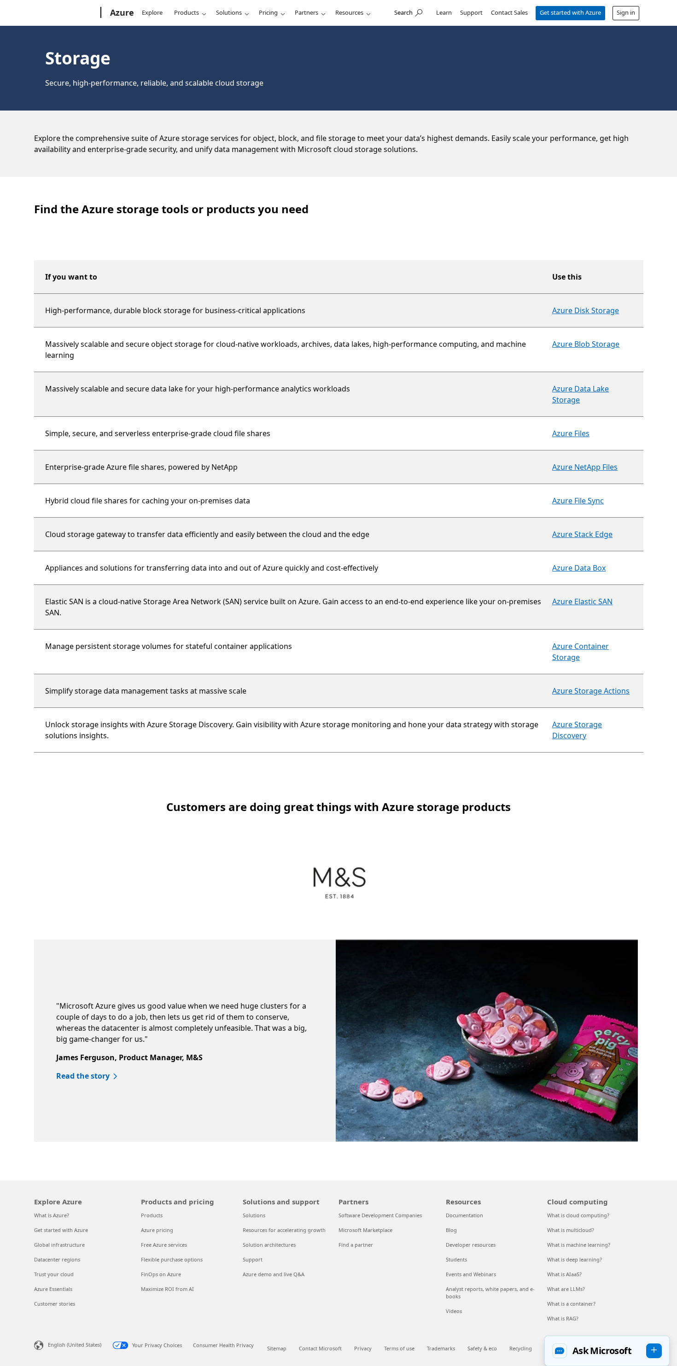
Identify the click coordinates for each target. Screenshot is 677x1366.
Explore (152, 12)
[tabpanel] (336, 1041)
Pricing (268, 12)
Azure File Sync (578, 501)
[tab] (339, 884)
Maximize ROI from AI (167, 1288)
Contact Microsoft (320, 1348)
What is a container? (571, 1303)
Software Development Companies (380, 1215)
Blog (451, 1229)
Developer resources (471, 1244)
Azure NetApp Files (585, 467)
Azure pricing (157, 1229)
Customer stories (54, 1303)
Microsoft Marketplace (365, 1229)
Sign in (626, 12)
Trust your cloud (54, 1274)
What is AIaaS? (564, 1274)
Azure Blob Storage (585, 344)
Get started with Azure (570, 12)
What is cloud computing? (578, 1215)
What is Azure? (51, 1215)
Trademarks (441, 1348)
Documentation (464, 1215)
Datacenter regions (57, 1259)
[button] (607, 1351)
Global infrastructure (59, 1244)
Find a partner (355, 1244)
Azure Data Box (579, 568)
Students (456, 1259)
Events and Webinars (471, 1274)
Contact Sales (509, 12)
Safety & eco (482, 1348)
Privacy (363, 1348)
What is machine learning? (578, 1244)
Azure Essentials (53, 1288)
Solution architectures (269, 1244)
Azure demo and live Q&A (273, 1274)
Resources (349, 12)
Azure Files (570, 433)
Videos (454, 1311)
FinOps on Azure (161, 1274)
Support (471, 12)
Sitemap (276, 1348)
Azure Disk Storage (585, 310)
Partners (306, 12)
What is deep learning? (574, 1259)
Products (186, 12)
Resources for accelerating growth (284, 1229)
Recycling (520, 1348)
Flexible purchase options (172, 1259)
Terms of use (399, 1348)
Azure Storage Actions (591, 691)
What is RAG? (562, 1318)
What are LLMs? (566, 1288)
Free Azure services (164, 1244)
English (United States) (74, 1344)
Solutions (229, 12)
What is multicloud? (570, 1229)
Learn (444, 12)
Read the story (83, 1076)
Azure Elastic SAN (582, 601)
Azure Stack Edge (582, 534)
